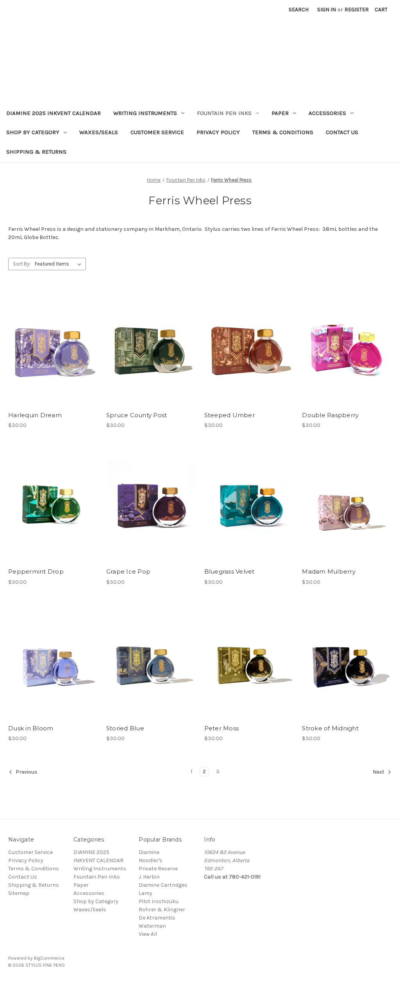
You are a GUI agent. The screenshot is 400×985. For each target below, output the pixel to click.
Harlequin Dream (35, 415)
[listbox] (60, 264)
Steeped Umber (229, 415)
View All (148, 934)
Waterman (152, 926)
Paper (280, 113)
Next (379, 772)
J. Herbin (149, 876)
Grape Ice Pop (128, 571)
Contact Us (342, 132)
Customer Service (157, 132)
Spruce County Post (136, 415)
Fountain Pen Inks (224, 113)
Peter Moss (221, 728)
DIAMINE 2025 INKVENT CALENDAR (53, 113)
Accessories (327, 113)
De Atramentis (157, 917)
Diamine (149, 852)
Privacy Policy (218, 132)
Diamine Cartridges (163, 885)
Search (299, 9)
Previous (26, 772)
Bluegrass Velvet (229, 571)
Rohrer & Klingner (162, 909)
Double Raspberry (330, 415)
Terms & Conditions (282, 132)
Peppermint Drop (36, 571)
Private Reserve (158, 868)
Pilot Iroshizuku (159, 901)
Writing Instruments (145, 113)
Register (357, 9)
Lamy (145, 893)
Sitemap (18, 893)
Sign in (326, 9)
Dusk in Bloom (30, 728)
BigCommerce (49, 958)
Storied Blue (125, 728)
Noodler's (150, 860)
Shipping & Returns (36, 151)
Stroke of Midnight (330, 728)
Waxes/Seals (98, 132)
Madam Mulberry (328, 571)
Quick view (53, 348)
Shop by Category (32, 132)
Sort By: (21, 264)
